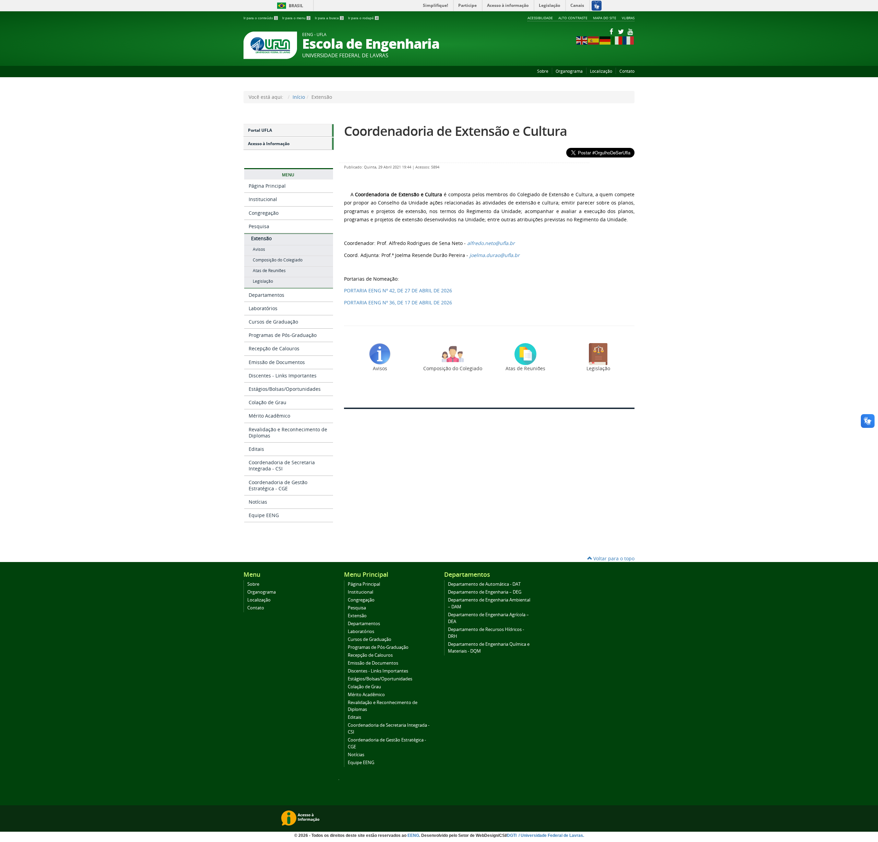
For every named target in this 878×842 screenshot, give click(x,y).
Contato (626, 71)
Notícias (258, 502)
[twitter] (621, 31)
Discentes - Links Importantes (283, 375)
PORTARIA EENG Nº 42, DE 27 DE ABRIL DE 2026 (398, 290)
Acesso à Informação (268, 144)
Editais (256, 449)
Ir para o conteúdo (260, 18)
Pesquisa (259, 226)
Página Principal (267, 186)
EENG (413, 835)
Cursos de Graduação (273, 321)
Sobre (542, 71)
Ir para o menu (296, 18)
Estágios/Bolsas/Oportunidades (285, 389)
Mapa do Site (604, 17)
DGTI (512, 835)
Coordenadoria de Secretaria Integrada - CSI (282, 465)
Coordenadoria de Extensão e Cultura (455, 131)
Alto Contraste (573, 17)
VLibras (628, 17)
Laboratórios (263, 308)
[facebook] (612, 31)
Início (299, 97)
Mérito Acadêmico (269, 415)
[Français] (628, 40)
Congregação (263, 213)
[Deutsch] (605, 40)
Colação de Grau (267, 402)
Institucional (263, 199)
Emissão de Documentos (277, 362)
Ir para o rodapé (363, 18)
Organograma (569, 71)
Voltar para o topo (613, 558)
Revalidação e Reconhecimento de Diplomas (288, 432)
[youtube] (630, 31)
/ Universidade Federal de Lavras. (551, 835)
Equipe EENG (264, 515)
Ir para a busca (329, 18)
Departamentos (266, 295)
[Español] (594, 40)
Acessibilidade (540, 17)
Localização (601, 71)
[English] (582, 40)
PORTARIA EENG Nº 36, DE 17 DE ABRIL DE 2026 (398, 302)
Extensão (261, 238)
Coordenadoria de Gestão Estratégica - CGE (278, 485)
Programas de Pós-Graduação (283, 335)
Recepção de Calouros (274, 348)
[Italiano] (617, 40)
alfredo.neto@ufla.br (491, 243)
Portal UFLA (260, 130)
